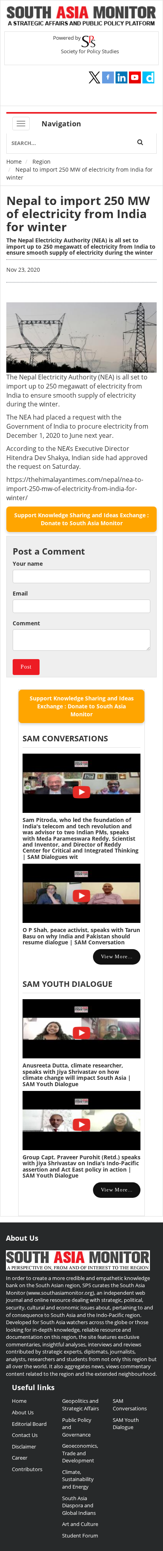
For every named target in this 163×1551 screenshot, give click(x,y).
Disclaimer (24, 1446)
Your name (28, 563)
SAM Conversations (130, 1404)
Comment (26, 623)
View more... (117, 956)
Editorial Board (29, 1423)
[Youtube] (135, 77)
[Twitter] (94, 77)
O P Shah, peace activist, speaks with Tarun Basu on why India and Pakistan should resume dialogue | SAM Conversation (81, 936)
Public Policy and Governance (76, 1427)
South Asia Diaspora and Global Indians (79, 1505)
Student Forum (80, 1535)
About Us (23, 1412)
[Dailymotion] (148, 77)
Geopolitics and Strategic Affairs (80, 1404)
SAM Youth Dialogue (67, 984)
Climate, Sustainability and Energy (78, 1479)
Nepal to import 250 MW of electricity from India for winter (78, 213)
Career (19, 1457)
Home (14, 161)
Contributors (27, 1469)
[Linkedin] (121, 77)
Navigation (61, 123)
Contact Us (25, 1435)
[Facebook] (108, 77)
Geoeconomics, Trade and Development (80, 1453)
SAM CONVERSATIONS (65, 738)
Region (41, 161)
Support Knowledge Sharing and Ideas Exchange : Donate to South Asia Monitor (81, 519)
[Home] (81, 16)
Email (20, 593)
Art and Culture (80, 1524)
